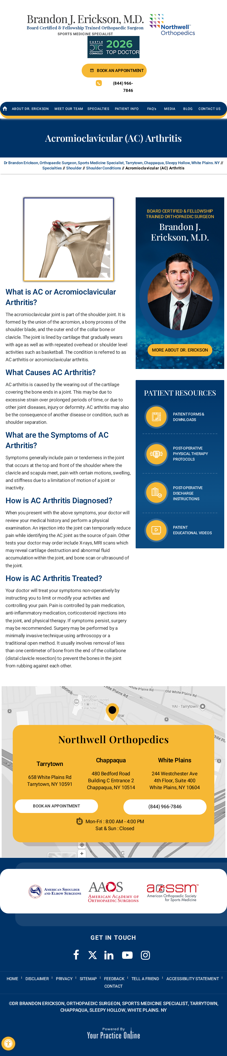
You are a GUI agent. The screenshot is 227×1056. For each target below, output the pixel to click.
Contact (113, 986)
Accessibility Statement (192, 979)
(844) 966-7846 (123, 87)
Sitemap (88, 979)
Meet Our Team (69, 108)
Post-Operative (190, 453)
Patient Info (127, 108)
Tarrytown (50, 764)
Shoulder (74, 168)
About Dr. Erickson (30, 108)
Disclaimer (37, 979)
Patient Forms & (188, 417)
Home (12, 979)
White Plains (174, 760)
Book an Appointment (120, 71)
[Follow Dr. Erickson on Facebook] (76, 952)
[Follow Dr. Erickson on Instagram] (146, 952)
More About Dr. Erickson (180, 350)
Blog (187, 108)
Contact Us (209, 108)
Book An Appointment (56, 806)
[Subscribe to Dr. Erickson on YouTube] (127, 952)
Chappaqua (111, 760)
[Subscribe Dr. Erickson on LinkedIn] (109, 952)
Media (170, 108)
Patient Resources (180, 392)
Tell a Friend (145, 979)
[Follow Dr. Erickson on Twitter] (92, 955)
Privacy (64, 979)
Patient (192, 530)
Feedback (114, 979)
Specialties (98, 108)
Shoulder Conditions (103, 168)
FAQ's (151, 108)
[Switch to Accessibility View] (8, 1043)
